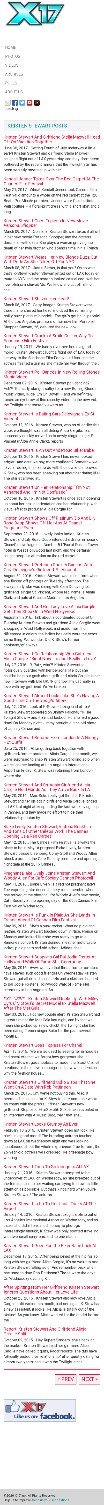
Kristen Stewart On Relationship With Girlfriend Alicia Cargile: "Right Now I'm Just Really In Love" (50, 656)
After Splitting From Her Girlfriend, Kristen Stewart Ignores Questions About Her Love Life (51, 1290)
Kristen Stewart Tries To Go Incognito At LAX (46, 1166)
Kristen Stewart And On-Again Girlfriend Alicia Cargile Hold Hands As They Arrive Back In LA (47, 787)
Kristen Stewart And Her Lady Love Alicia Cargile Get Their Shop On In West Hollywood (49, 609)
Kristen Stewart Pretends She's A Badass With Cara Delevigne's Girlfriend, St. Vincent (48, 567)
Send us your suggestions (50, 1500)
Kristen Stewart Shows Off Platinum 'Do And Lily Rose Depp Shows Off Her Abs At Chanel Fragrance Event (50, 523)
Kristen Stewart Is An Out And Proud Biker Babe (49, 450)
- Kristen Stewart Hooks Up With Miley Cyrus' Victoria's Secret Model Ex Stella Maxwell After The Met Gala (51, 1003)
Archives (14, 74)
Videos (12, 65)
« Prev (66, 1379)
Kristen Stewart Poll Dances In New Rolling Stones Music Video (52, 374)
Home (10, 47)
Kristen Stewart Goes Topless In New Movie (46, 223)
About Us (14, 92)
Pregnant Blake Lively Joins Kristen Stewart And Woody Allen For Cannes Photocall (49, 875)
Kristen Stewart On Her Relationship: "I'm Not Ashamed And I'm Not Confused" (47, 490)
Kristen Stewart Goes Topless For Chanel (43, 1045)
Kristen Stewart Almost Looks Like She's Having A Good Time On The (51, 698)
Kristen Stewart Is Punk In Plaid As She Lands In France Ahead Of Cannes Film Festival (49, 917)
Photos (12, 56)
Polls (11, 83)
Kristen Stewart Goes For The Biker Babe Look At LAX (50, 1248)
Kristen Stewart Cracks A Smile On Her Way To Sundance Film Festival (48, 338)
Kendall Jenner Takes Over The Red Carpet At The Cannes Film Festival (51, 181)
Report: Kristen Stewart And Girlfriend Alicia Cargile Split (45, 1331)
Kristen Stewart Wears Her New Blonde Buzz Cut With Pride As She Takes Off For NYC (50, 259)
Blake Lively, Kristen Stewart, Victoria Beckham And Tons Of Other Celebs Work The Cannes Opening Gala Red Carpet (48, 831)
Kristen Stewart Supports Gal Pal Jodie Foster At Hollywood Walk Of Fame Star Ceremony (50, 959)
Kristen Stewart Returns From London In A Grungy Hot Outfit (51, 740)
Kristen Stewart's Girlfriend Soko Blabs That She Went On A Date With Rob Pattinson (50, 1085)
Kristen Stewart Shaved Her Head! (36, 298)
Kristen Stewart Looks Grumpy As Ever (41, 1124)
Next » (90, 1379)
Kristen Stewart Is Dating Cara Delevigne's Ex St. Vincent (49, 416)
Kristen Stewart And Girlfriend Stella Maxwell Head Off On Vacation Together (52, 139)
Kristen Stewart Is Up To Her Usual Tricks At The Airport (50, 1206)
